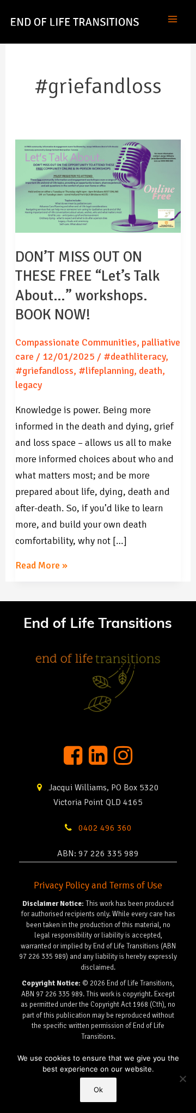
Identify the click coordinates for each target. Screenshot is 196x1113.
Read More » (41, 566)
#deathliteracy (134, 356)
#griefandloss (44, 371)
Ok (98, 1089)
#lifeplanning (106, 371)
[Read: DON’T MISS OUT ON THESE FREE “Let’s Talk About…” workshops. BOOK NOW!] (98, 185)
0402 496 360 (104, 828)
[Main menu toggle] (172, 21)
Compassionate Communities (76, 342)
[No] (182, 1078)
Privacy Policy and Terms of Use (98, 885)
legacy (28, 385)
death (150, 371)
